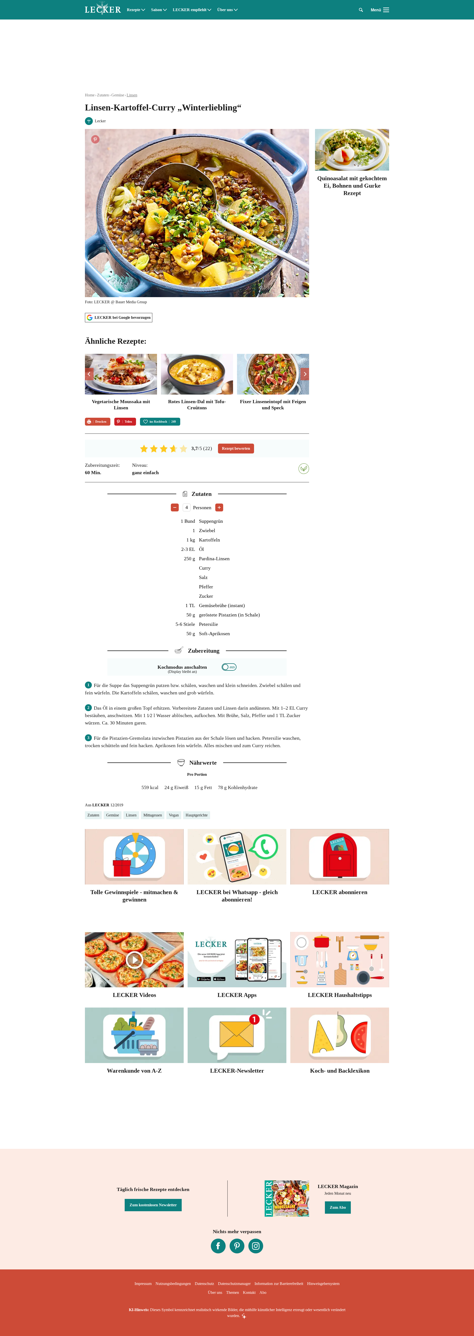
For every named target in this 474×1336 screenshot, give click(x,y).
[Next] (304, 374)
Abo (262, 1292)
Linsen (132, 95)
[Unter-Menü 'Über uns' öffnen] (236, 9)
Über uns (225, 10)
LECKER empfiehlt (189, 10)
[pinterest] (237, 1246)
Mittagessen (152, 815)
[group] (197, 383)
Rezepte (133, 10)
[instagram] (255, 1246)
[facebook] (218, 1246)
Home (90, 95)
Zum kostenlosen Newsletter (153, 1205)
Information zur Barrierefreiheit (279, 1284)
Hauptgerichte (197, 815)
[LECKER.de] (103, 10)
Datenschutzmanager (234, 1284)
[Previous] (89, 374)
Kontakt (249, 1292)
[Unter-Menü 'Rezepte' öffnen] (143, 9)
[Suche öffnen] (361, 10)
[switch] (229, 667)
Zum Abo (338, 1207)
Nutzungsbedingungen (173, 1284)
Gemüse (117, 95)
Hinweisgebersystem (323, 1284)
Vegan (174, 815)
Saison (156, 10)
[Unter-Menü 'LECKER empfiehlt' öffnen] (209, 9)
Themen (232, 1292)
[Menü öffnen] (386, 10)
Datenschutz (204, 1284)
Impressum (143, 1284)
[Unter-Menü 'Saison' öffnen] (165, 9)
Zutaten (103, 95)
